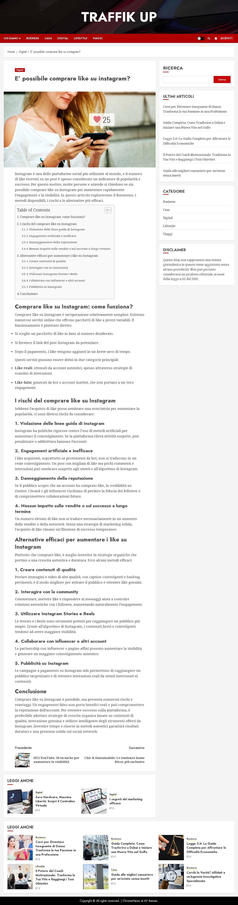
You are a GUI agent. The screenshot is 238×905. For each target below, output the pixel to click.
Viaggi (97, 38)
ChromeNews (131, 901)
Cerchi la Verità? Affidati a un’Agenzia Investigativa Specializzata (206, 876)
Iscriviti (226, 38)
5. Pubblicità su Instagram (44, 287)
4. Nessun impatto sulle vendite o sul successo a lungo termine (68, 248)
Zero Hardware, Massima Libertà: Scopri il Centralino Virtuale (55, 801)
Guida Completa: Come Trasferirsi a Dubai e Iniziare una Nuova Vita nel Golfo (131, 847)
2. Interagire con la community (47, 267)
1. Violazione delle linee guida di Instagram (55, 229)
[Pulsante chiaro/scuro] (201, 38)
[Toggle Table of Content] (106, 210)
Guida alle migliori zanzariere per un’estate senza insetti (132, 876)
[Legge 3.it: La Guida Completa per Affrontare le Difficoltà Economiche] (171, 847)
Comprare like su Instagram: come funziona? (52, 217)
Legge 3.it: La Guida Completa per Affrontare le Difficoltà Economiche (206, 847)
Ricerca (173, 68)
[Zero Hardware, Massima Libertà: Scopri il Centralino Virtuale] (20, 801)
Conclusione (29, 294)
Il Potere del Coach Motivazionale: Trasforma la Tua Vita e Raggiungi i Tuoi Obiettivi (55, 877)
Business (32, 38)
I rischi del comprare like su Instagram (48, 224)
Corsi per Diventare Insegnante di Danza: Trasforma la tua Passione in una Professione (56, 848)
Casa (48, 38)
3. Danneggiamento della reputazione (51, 242)
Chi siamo (11, 38)
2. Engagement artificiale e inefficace (51, 236)
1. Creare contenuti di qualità (46, 261)
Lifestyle (80, 38)
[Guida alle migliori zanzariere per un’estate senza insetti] (95, 876)
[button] (209, 38)
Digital (62, 38)
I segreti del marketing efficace (126, 801)
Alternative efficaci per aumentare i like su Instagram (59, 256)
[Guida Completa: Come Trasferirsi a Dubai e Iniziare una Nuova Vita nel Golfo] (95, 847)
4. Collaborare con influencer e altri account (55, 280)
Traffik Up (119, 17)
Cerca (222, 79)
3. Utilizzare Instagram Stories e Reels (51, 274)
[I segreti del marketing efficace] (94, 801)
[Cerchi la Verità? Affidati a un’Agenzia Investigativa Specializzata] (171, 876)
